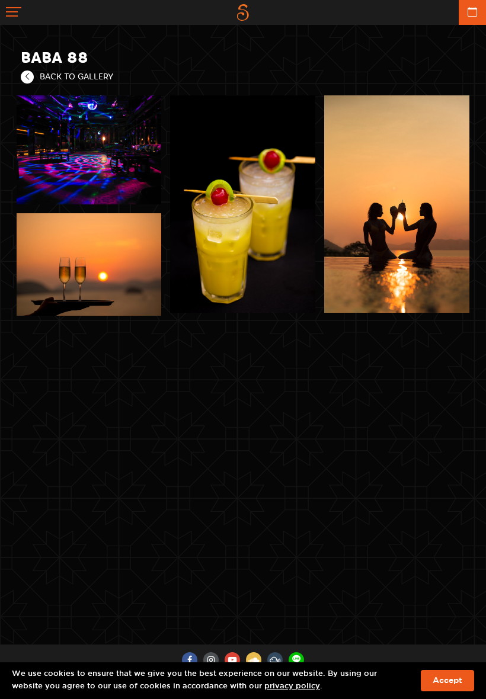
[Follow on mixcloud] (275, 660)
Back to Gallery (76, 76)
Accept (447, 680)
